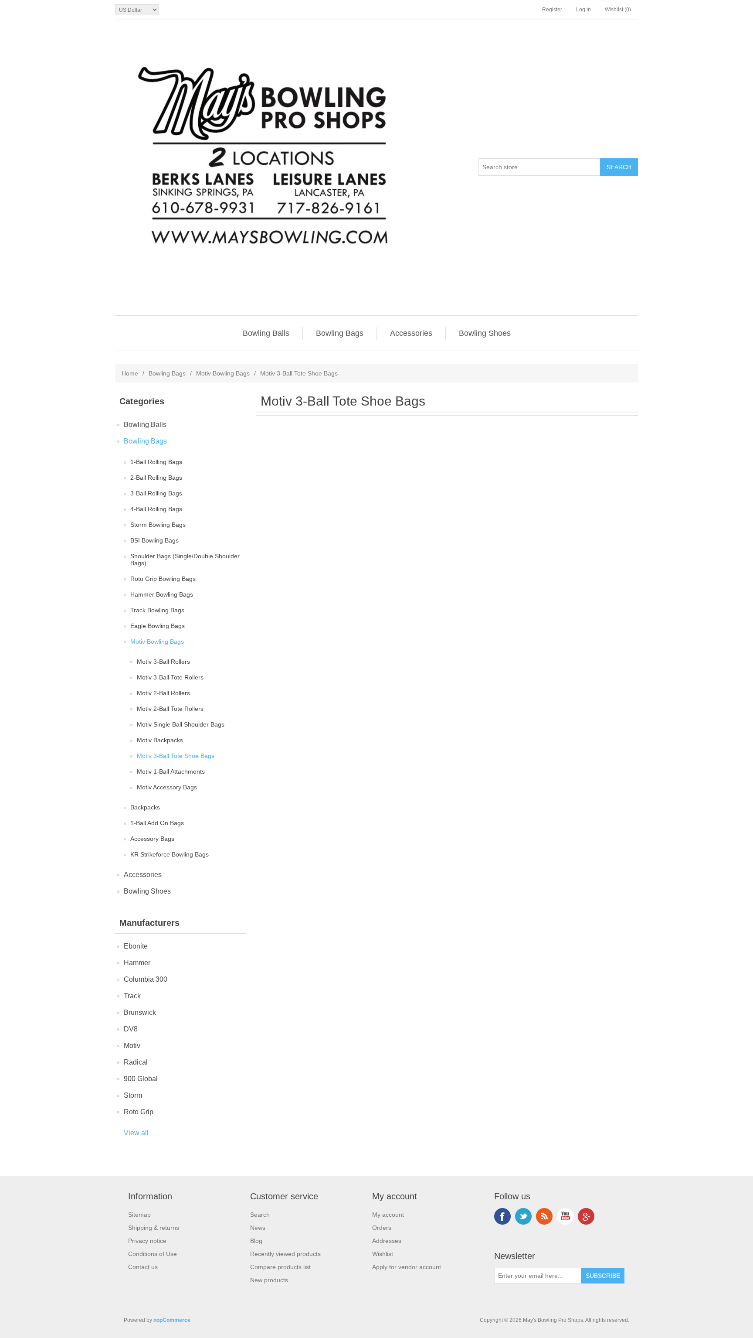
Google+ (586, 1216)
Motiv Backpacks (160, 740)
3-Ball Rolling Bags (156, 493)
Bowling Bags (339, 333)
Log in (583, 10)
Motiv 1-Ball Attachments (171, 771)
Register (552, 10)
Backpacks (145, 807)
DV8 (131, 1029)
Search (260, 1214)
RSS (544, 1216)
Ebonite (136, 946)
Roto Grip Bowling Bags (163, 578)
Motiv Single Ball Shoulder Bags (180, 724)
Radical (136, 1062)
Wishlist (382, 1253)
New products (269, 1280)
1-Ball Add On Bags (157, 822)
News (257, 1227)
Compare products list (280, 1266)
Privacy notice (147, 1240)
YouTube (565, 1216)
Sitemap (139, 1214)
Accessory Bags (152, 838)
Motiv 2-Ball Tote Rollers (170, 708)
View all (136, 1133)
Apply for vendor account (406, 1266)
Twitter (523, 1216)
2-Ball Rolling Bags (156, 477)
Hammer (137, 962)
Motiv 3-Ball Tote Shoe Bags (175, 755)
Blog (256, 1240)
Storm (133, 1095)
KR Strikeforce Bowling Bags (169, 854)
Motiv (132, 1045)
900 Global (141, 1078)
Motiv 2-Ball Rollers (163, 692)
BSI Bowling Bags (154, 540)
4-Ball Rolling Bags (156, 508)
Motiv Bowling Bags (223, 373)
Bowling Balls (266, 333)
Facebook (502, 1216)
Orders (381, 1227)
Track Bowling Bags (157, 610)
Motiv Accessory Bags (167, 787)
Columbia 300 (145, 979)
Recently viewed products (285, 1253)
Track (132, 996)
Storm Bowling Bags (158, 524)
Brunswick (140, 1012)
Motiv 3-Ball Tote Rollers (170, 677)
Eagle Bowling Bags (157, 625)
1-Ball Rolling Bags (156, 461)
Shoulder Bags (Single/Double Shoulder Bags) (185, 560)
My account (388, 1214)
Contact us (143, 1266)
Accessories (411, 333)
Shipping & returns (153, 1227)
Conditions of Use (152, 1253)
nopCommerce (171, 1320)
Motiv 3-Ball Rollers (163, 661)
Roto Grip (138, 1112)
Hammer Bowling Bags (161, 594)
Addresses (386, 1240)
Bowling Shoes (485, 333)
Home (130, 373)
